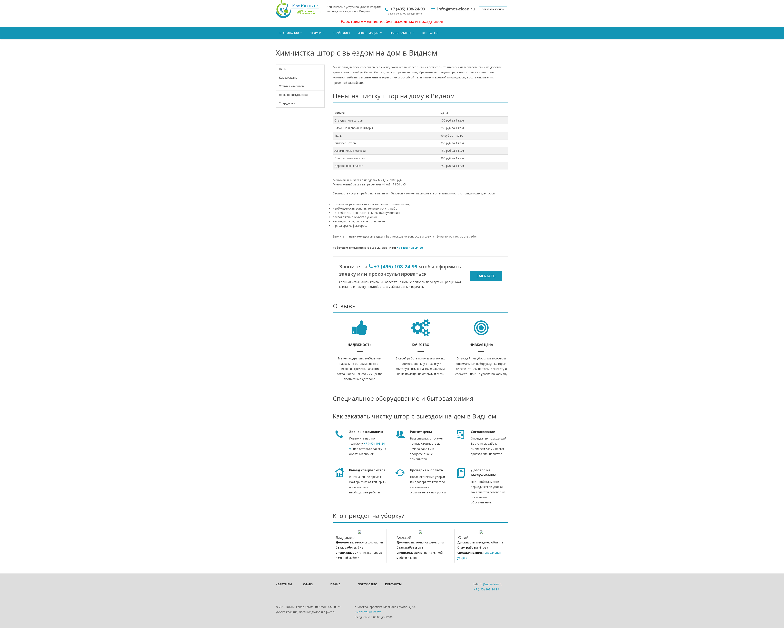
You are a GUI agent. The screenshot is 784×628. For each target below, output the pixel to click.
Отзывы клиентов (291, 86)
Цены (282, 69)
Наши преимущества (293, 95)
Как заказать (288, 77)
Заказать (486, 275)
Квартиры (284, 584)
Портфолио (366, 584)
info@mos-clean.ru (489, 584)
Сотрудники (287, 103)
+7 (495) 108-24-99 (410, 248)
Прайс (335, 584)
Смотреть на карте (368, 612)
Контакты (393, 584)
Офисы (308, 584)
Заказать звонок (493, 9)
